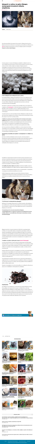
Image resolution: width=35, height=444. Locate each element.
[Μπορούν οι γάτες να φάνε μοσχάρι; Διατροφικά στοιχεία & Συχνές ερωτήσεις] (25, 380)
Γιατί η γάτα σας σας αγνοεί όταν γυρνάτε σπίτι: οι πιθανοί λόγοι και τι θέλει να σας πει (17, 434)
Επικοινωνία (28, 441)
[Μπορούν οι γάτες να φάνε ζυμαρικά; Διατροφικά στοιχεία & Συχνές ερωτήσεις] (9, 357)
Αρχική (6, 441)
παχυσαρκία (10, 107)
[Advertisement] (17, 37)
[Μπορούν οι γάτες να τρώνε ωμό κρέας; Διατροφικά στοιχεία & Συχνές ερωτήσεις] (9, 392)
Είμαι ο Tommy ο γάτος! (22, 441)
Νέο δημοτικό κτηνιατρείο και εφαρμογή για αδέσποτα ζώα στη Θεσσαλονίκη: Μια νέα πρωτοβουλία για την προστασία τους (17, 426)
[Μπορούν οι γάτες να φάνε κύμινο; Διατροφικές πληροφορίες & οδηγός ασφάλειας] (25, 345)
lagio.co (26, 442)
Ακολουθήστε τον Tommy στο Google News (13, 315)
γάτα (3, 46)
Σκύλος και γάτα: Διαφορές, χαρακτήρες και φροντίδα (11, 421)
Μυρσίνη (3, 29)
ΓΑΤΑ (3, 336)
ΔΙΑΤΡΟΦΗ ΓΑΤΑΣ (7, 336)
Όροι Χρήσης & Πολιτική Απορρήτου (13, 441)
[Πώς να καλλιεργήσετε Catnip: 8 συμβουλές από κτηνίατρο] (25, 357)
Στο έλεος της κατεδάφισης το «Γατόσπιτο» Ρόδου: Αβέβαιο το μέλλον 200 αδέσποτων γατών (17, 430)
